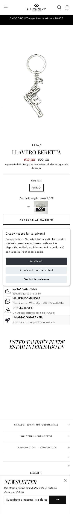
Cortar (36, 180)
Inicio (35, 145)
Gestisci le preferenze (36, 279)
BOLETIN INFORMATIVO (36, 436)
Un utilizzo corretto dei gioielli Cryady (34, 312)
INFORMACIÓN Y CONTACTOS (36, 447)
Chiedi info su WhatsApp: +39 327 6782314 (38, 303)
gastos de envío (34, 164)
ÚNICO (36, 187)
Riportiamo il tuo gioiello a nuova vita (34, 322)
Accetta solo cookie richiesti (36, 270)
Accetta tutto (36, 261)
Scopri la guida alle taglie (27, 293)
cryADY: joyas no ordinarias (36, 424)
